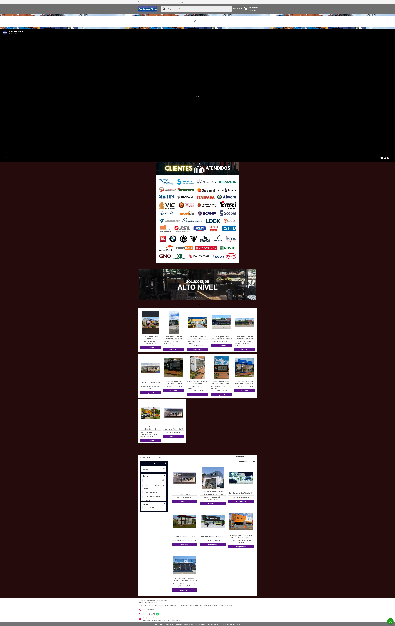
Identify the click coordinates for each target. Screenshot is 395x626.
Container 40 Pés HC (153, 496)
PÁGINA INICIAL (145, 457)
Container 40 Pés (152, 492)
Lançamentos (151, 507)
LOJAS (158, 458)
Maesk (148, 501)
